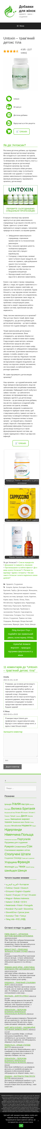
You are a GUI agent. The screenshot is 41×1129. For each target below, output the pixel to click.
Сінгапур (17, 858)
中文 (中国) (21, 919)
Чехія (27, 624)
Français (16, 895)
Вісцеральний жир (10, 812)
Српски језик (23, 912)
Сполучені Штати (18, 854)
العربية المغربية (12, 884)
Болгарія (22, 587)
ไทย (16, 916)
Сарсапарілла (26, 612)
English (18, 891)
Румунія (17, 612)
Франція (16, 624)
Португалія (17, 606)
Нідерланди (30, 603)
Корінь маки (8, 600)
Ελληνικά (10, 891)
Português (28, 905)
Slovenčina (28, 909)
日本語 (16, 902)
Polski (19, 905)
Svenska (9, 916)
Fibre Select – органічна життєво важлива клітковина (19, 935)
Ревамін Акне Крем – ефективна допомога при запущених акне (20, 968)
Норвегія (26, 825)
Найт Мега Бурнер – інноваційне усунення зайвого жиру (20, 1028)
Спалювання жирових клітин (17, 850)
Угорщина (7, 621)
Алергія (9, 587)
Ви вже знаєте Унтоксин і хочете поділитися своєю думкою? (20, 575)
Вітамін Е (26, 812)
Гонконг (7, 816)
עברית (24, 895)
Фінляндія (15, 621)
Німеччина (7, 606)
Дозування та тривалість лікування (18, 565)
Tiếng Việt (10, 919)
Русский (18, 909)
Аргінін (15, 587)
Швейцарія (11, 870)
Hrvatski (32, 895)
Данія (24, 815)
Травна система (25, 618)
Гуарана (18, 816)
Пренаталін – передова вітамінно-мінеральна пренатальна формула (15, 1012)
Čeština (9, 888)
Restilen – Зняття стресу (17, 996)
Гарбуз (14, 590)
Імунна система (9, 596)
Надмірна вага (19, 603)
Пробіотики (26, 606)
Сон (23, 615)
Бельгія (31, 804)
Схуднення (18, 584)
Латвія (16, 600)
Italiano (9, 902)
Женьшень (33, 590)
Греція (12, 816)
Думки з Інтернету (19, 573)
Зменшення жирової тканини (24, 593)
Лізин (27, 600)
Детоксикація (22, 590)
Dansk (16, 888)
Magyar (9, 898)
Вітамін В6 (19, 812)
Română (9, 909)
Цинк (22, 624)
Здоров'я (9, 584)
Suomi (8, 895)
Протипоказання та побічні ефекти (18, 568)
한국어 (24, 902)
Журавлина (7, 593)
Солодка (17, 615)
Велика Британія (23, 808)
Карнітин (32, 596)
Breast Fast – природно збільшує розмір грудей (16, 950)
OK (21, 1125)
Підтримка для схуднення (16, 842)
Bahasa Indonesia (21, 898)
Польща (27, 834)
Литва (21, 600)
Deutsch (24, 888)
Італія (26, 596)
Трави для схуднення (28, 858)
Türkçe (23, 916)
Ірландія (20, 596)
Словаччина (8, 615)
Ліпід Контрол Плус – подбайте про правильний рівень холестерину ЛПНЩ (20, 634)
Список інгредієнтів (26, 562)
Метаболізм (8, 603)
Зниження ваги (18, 822)
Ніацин (34, 826)
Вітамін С (32, 812)
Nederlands (10, 905)
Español (26, 891)
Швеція (33, 624)
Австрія (25, 804)
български (24, 884)
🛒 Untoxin (21, 131)
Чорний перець (30, 867)
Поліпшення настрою (11, 839)
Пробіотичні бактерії (11, 609)
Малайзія (8, 826)
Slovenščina (11, 912)
